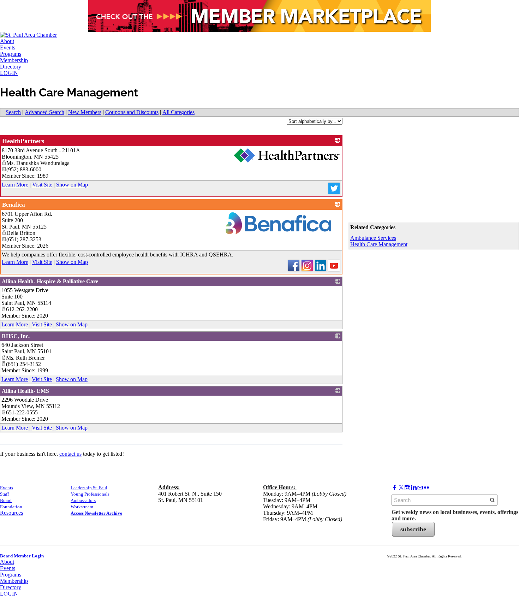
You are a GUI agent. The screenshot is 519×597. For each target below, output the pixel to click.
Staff (4, 494)
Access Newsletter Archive (96, 513)
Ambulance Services (373, 238)
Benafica (13, 204)
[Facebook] (395, 488)
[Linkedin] (414, 488)
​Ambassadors (83, 500)
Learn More (15, 185)
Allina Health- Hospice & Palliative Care (50, 281)
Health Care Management (378, 244)
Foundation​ (11, 506)
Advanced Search (44, 112)
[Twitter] (401, 488)
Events (7, 48)
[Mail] (420, 488)
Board (6, 500)
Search (13, 112)
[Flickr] (426, 488)
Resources (11, 513)
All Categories (178, 112)
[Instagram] (407, 488)
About (7, 41)
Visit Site (42, 185)
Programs (10, 54)
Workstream (82, 506)
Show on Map (72, 185)
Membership (14, 60)
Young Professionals (90, 494)
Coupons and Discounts (132, 112)
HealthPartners (23, 140)
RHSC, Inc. (16, 336)
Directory (10, 67)
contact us (70, 454)
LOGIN (9, 73)
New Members (84, 112)
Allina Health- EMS (25, 391)
